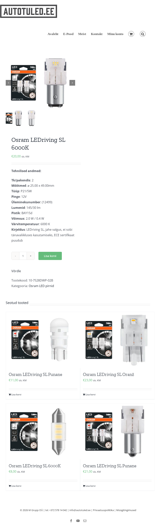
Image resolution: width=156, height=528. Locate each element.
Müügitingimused (126, 510)
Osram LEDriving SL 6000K (35, 465)
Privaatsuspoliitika (103, 510)
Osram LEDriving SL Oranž (108, 374)
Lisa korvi (50, 256)
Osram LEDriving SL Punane (35, 374)
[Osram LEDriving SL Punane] (43, 340)
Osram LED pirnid (41, 286)
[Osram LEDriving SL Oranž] (117, 340)
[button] (143, 33)
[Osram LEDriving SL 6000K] (43, 431)
